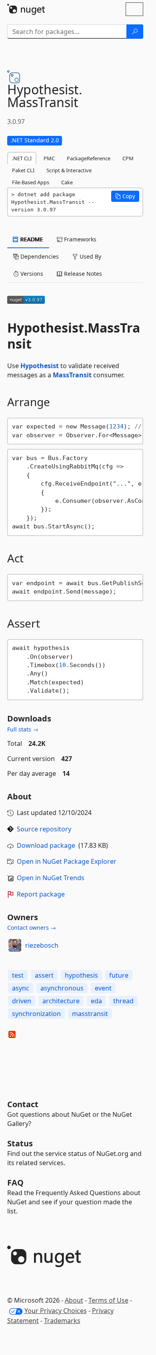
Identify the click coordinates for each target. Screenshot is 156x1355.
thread (123, 1000)
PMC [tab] (49, 158)
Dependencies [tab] (39, 256)
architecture (61, 1000)
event (103, 988)
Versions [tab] (31, 273)
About (74, 1300)
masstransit (90, 1013)
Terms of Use (108, 1300)
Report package (41, 894)
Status (20, 1143)
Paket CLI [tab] (23, 170)
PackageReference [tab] (88, 158)
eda (96, 1000)
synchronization (36, 1013)
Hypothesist (39, 365)
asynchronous (62, 988)
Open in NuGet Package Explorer (66, 861)
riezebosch (41, 945)
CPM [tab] (128, 158)
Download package (46, 845)
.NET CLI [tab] (22, 158)
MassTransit (72, 375)
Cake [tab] (67, 182)
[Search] (134, 31)
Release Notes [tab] (82, 273)
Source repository (44, 829)
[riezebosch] (15, 945)
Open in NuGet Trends (50, 877)
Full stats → (22, 729)
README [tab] (31, 239)
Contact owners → (31, 927)
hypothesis (81, 975)
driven (21, 1000)
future (118, 975)
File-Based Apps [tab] (30, 182)
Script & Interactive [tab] (69, 170)
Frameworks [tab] (79, 239)
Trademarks (62, 1320)
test (18, 975)
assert (44, 975)
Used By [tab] (89, 256)
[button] (125, 196)
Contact (22, 1104)
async (20, 988)
